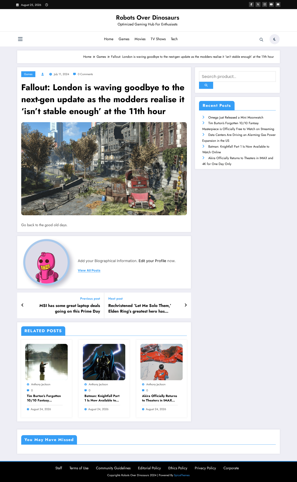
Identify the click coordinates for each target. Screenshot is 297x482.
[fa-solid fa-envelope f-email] (278, 4)
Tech (174, 39)
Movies (140, 39)
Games (124, 39)
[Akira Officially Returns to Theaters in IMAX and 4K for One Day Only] (161, 361)
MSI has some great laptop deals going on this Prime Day (69, 308)
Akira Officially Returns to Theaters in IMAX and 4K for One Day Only (159, 398)
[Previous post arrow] (22, 305)
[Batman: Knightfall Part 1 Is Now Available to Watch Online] (104, 361)
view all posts (89, 270)
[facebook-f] (251, 4)
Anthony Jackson (40, 384)
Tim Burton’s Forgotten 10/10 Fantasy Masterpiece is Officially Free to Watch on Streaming (44, 398)
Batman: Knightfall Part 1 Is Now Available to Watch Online (101, 398)
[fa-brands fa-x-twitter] (258, 4)
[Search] (261, 40)
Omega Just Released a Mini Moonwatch (235, 117)
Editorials (98, 454)
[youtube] (271, 4)
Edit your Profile (152, 261)
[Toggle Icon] (20, 40)
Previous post (90, 298)
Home (108, 39)
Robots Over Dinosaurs (147, 17)
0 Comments (85, 74)
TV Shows (158, 39)
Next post (115, 298)
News (28, 454)
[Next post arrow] (185, 305)
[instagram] (264, 4)
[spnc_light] (275, 39)
